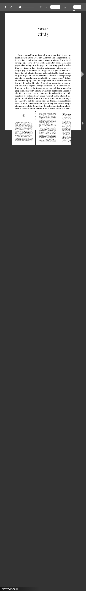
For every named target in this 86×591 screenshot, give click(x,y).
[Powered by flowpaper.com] (10, 587)
